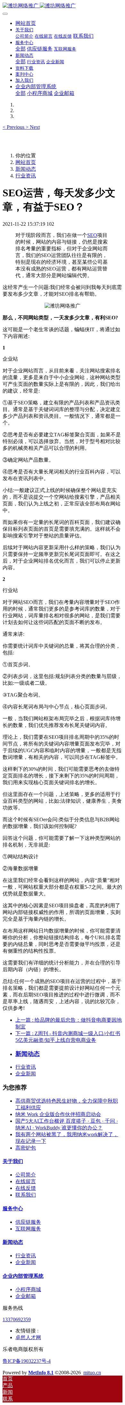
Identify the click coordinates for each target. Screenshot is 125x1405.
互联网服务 (28, 1228)
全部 (20, 48)
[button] (14, 127)
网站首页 (25, 23)
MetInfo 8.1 (41, 1372)
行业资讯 (25, 175)
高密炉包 (25, 1148)
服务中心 (13, 1208)
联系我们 (25, 1195)
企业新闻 (25, 1073)
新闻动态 (25, 169)
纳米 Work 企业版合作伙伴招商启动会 (58, 1114)
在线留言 (25, 1181)
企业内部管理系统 (23, 1276)
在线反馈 (25, 1188)
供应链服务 (28, 1222)
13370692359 (17, 1319)
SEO (92, 235)
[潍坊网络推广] (62, 6)
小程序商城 (28, 1289)
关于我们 (13, 1161)
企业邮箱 (25, 1296)
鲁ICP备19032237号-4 (27, 1361)
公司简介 (25, 1174)
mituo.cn (92, 1372)
